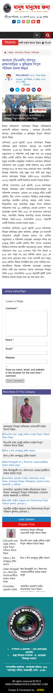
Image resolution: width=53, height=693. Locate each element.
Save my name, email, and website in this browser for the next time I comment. (25, 372)
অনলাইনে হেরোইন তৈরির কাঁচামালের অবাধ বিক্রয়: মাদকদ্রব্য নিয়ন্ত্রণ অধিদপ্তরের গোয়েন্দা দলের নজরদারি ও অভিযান (25, 492)
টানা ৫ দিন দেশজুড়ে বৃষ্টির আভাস (19, 455)
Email (10, 348)
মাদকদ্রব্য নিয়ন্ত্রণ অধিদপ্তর (27, 52)
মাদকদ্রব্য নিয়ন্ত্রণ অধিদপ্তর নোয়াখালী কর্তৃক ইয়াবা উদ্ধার (24, 428)
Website (10, 357)
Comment (12, 308)
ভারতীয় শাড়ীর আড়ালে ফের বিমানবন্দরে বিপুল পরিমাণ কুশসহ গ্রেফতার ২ (26, 510)
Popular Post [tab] (26, 524)
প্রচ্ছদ (10, 52)
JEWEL (40, 690)
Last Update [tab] (27, 519)
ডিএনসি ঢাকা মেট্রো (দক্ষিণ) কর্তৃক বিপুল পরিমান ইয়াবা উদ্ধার (23, 444)
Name (10, 339)
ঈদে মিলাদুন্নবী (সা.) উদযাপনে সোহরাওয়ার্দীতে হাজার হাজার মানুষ (26, 472)
